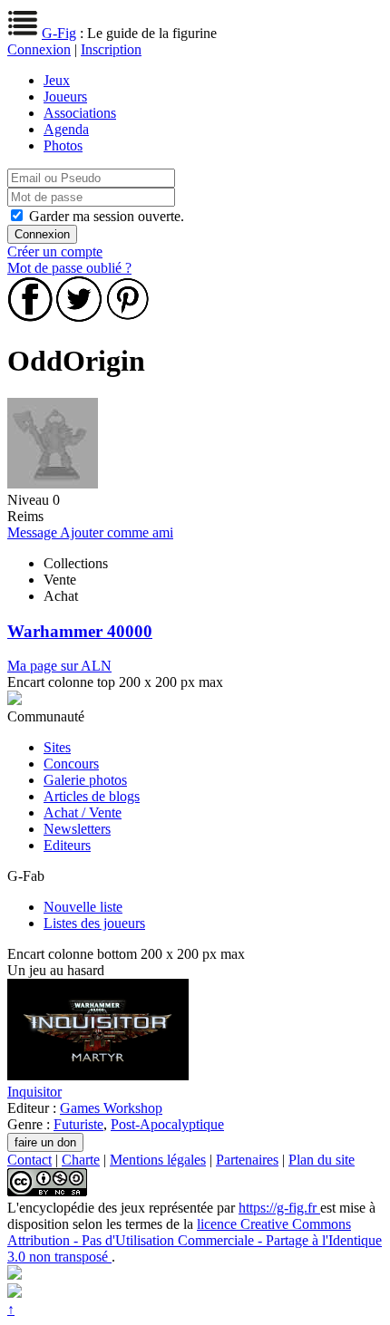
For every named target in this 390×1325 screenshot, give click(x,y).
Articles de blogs (92, 796)
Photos (63, 145)
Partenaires (247, 1159)
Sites (57, 747)
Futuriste (78, 1124)
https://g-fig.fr (279, 1207)
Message (33, 532)
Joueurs (65, 96)
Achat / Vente (83, 812)
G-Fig (59, 33)
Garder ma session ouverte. (106, 216)
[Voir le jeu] (98, 1075)
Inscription (111, 49)
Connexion (39, 49)
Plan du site (321, 1159)
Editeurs (67, 845)
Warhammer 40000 (79, 631)
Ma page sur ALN (59, 665)
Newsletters (77, 829)
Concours (71, 763)
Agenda (66, 129)
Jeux (57, 80)
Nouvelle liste (83, 906)
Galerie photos (85, 780)
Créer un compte (54, 251)
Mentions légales (158, 1159)
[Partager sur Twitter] (79, 316)
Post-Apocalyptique (167, 1124)
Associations (80, 113)
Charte (81, 1159)
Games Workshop (111, 1108)
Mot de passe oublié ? (69, 268)
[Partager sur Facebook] (30, 316)
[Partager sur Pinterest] (128, 316)
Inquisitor (34, 1091)
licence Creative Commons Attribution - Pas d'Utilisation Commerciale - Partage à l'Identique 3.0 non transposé (194, 1240)
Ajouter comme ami (116, 532)
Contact (29, 1159)
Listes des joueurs (94, 923)
